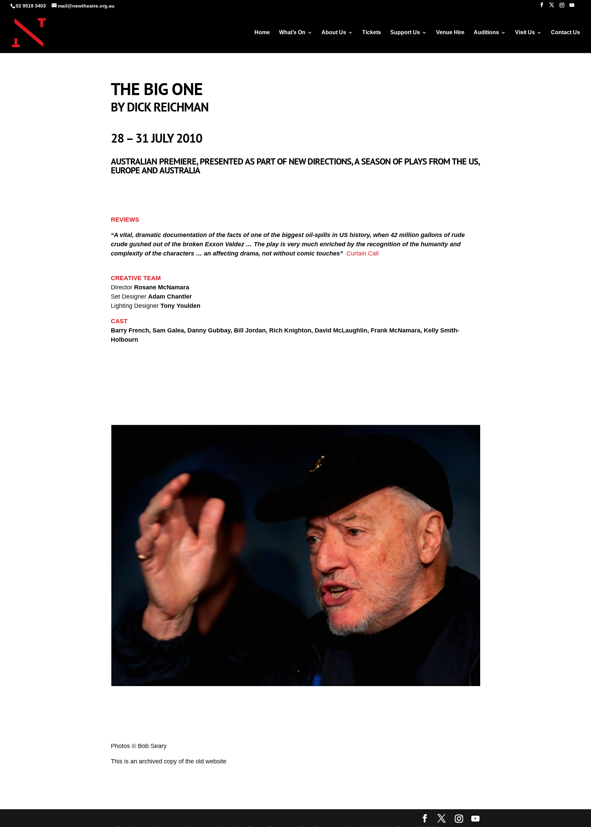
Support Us (405, 32)
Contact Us (565, 32)
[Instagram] (562, 7)
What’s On (292, 32)
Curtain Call (362, 253)
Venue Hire (450, 32)
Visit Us (525, 32)
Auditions (486, 32)
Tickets (371, 32)
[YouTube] (572, 7)
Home (262, 32)
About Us (333, 32)
